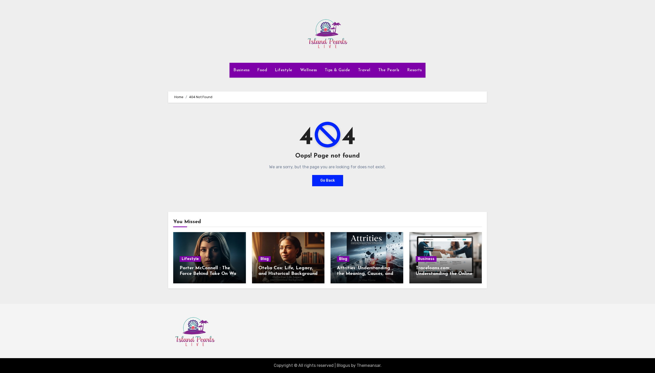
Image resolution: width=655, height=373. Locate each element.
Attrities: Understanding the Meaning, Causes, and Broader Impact (365, 274)
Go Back (327, 180)
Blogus (343, 365)
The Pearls (388, 70)
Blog (264, 259)
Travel (364, 70)
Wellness (308, 70)
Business (241, 70)
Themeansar (368, 365)
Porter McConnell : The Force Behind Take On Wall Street (209, 274)
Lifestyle (283, 70)
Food (262, 70)
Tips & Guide (337, 70)
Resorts (414, 70)
